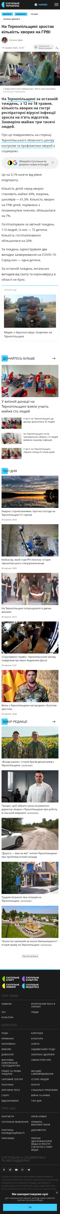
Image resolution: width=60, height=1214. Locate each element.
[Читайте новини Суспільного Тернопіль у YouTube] (16, 1169)
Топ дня (34, 14)
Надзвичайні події (43, 1049)
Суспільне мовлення (15, 1121)
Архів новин (39, 1116)
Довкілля (8, 1054)
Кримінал (8, 1038)
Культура (37, 1038)
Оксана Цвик (16, 40)
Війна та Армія (40, 1095)
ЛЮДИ (35, 1012)
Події (5, 1033)
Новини (7, 1003)
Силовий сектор (12, 1079)
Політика (8, 1084)
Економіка (8, 1043)
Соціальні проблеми (44, 1089)
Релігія (35, 1084)
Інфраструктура (41, 1059)
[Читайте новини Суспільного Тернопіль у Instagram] (10, 1169)
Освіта (35, 1043)
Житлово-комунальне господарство (11, 1062)
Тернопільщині (21, 98)
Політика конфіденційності (13, 1131)
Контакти (8, 1116)
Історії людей (40, 1079)
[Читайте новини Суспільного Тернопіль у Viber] (22, 1169)
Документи (38, 1130)
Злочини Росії (11, 1089)
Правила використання (40, 1123)
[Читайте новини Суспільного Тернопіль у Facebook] (4, 1169)
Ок (30, 1207)
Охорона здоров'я (11, 19)
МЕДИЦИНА (21, 14)
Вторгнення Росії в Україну (43, 1005)
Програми (8, 1138)
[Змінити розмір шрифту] (56, 47)
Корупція (37, 1033)
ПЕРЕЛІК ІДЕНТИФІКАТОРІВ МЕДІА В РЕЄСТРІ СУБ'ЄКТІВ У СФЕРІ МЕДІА (41, 1144)
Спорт (5, 1095)
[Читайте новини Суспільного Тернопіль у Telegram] (28, 1169)
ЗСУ (4, 1012)
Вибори (6, 1049)
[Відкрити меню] (57, 4)
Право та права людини (11, 1072)
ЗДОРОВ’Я (7, 14)
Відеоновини (10, 1100)
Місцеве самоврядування (42, 1072)
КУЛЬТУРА (7, 1017)
